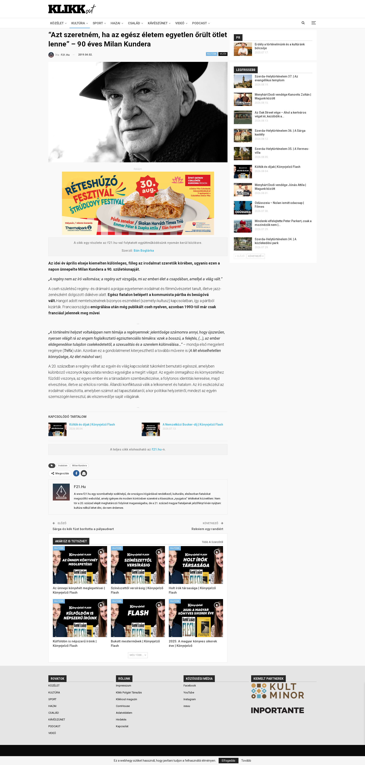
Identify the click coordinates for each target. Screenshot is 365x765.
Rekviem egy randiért (207, 529)
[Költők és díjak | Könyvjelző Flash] (57, 429)
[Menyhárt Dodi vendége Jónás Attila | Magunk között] (243, 190)
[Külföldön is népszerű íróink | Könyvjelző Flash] (80, 618)
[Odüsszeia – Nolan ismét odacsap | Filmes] (243, 207)
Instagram (190, 699)
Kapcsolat (122, 726)
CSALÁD (134, 23)
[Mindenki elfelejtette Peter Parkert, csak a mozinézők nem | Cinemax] (243, 226)
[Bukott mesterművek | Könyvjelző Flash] (138, 618)
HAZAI (115, 23)
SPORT (98, 23)
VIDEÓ (179, 23)
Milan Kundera (79, 465)
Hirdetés (121, 719)
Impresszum (123, 685)
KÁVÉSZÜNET (158, 23)
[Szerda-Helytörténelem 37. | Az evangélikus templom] (243, 81)
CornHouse (123, 706)
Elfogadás (228, 760)
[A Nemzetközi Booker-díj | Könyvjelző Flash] (151, 429)
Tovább (246, 760)
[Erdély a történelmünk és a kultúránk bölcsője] (243, 49)
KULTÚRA (78, 23)
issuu (187, 706)
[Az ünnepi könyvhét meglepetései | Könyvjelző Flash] (80, 565)
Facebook (190, 685)
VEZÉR (223, 54)
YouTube (189, 692)
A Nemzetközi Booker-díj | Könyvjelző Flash (193, 424)
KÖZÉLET (57, 23)
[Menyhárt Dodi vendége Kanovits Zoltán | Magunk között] (243, 99)
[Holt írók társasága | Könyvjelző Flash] (196, 565)
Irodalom (62, 465)
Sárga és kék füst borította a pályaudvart (83, 529)
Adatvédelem (124, 712)
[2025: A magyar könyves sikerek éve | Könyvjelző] (196, 618)
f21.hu (156, 449)
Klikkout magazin (126, 699)
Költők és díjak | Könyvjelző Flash (92, 424)
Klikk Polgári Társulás (129, 692)
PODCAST (199, 23)
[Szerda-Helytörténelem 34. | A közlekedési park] (243, 244)
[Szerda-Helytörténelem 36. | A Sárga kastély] (243, 135)
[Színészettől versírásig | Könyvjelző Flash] (138, 565)
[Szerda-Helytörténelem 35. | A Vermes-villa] (243, 153)
